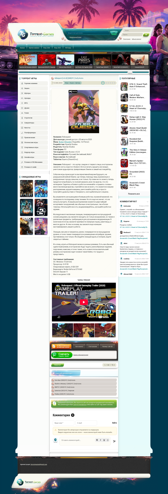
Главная (22, 48)
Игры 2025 (57, 48)
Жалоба (61, 347)
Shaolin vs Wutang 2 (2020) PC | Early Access (68, 383)
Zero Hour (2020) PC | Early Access (65, 380)
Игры (66, 83)
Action (61, 142)
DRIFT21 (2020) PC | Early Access (64, 387)
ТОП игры (68, 48)
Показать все (134, 194)
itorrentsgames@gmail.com (39, 464)
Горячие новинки (34, 48)
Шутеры (77, 83)
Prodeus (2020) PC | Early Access (64, 394)
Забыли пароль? (136, 39)
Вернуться (57, 365)
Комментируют (128, 201)
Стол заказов (93, 346)
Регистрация (126, 39)
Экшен (72, 83)
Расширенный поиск (75, 37)
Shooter (68, 142)
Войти (114, 423)
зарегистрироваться (79, 405)
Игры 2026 (46, 48)
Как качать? (79, 346)
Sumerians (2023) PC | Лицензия (64, 390)
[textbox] (85, 441)
